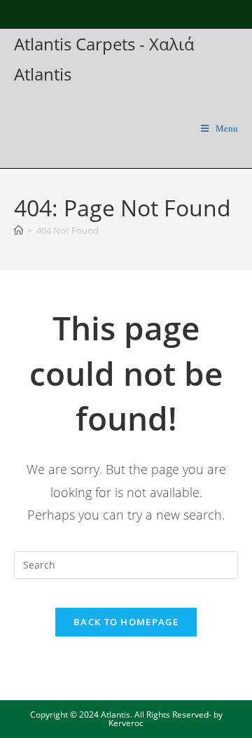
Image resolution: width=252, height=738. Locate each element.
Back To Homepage (126, 621)
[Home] (18, 230)
